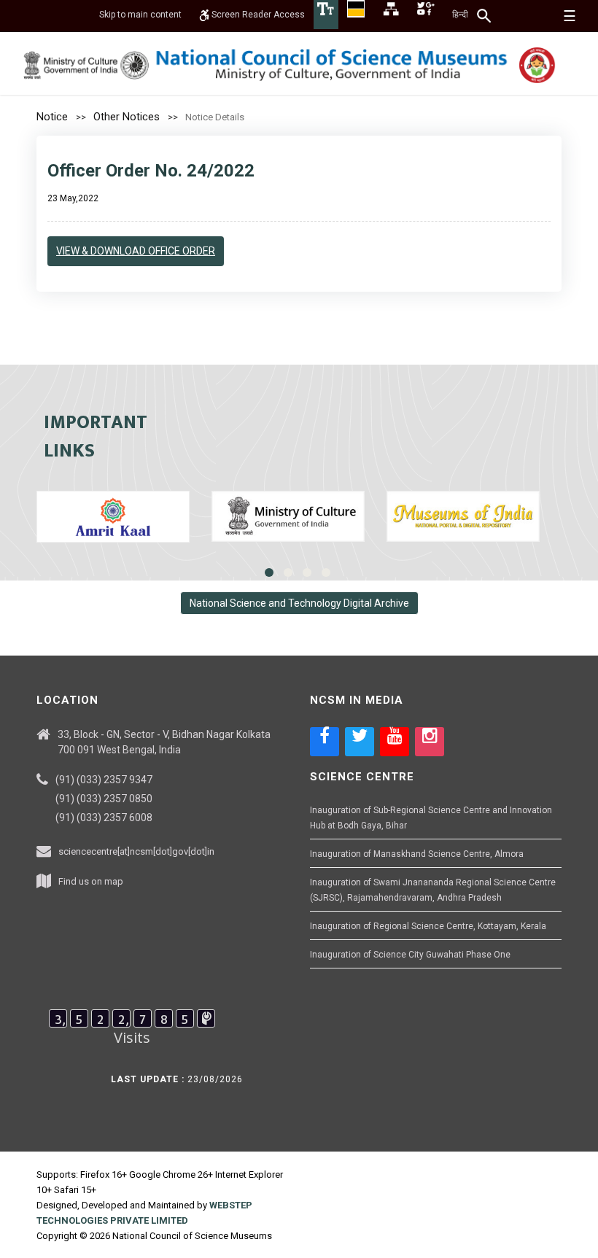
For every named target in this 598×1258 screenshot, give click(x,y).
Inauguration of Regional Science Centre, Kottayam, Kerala (428, 926)
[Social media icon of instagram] (429, 741)
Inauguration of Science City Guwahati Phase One (410, 955)
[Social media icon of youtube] (394, 741)
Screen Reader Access (257, 14)
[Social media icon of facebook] (324, 741)
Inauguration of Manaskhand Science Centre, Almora (417, 854)
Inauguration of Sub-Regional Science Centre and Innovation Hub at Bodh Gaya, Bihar (431, 818)
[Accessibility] (326, 8)
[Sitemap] (391, 8)
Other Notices (126, 116)
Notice (52, 116)
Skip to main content (140, 14)
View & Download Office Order (135, 251)
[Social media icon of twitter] (359, 741)
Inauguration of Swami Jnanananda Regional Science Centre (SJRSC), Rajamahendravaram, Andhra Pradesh (433, 890)
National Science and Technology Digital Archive (299, 603)
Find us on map (90, 881)
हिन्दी (460, 14)
